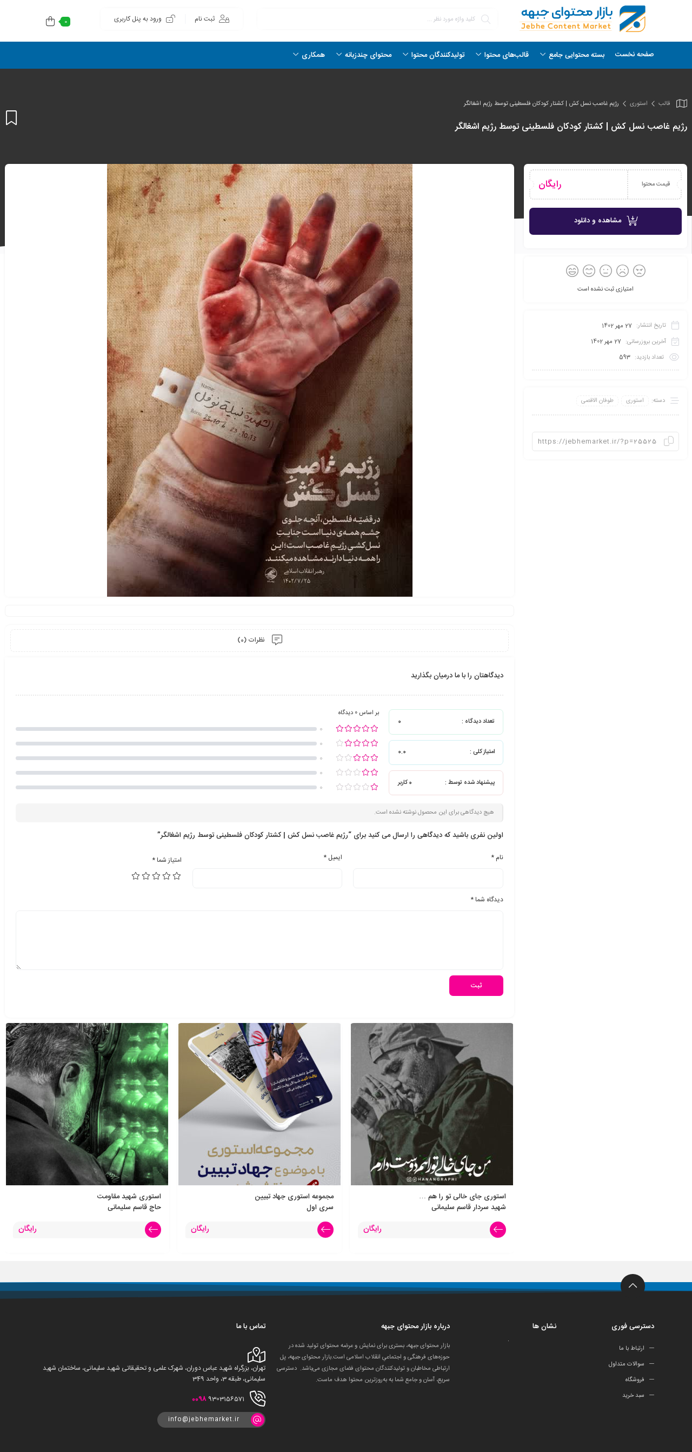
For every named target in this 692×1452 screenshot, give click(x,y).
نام (497, 857)
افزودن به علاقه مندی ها (11, 118)
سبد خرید (633, 1396)
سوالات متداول (626, 1364)
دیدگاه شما (486, 899)
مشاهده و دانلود (597, 221)
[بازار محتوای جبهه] (581, 18)
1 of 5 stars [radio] (177, 876)
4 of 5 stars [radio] (146, 876)
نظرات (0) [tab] (252, 640)
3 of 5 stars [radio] (157, 876)
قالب (664, 104)
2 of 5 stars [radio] (167, 876)
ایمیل (332, 857)
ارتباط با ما (631, 1349)
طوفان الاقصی (597, 401)
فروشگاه (635, 1380)
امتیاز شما (167, 860)
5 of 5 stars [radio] (136, 876)
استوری (639, 104)
